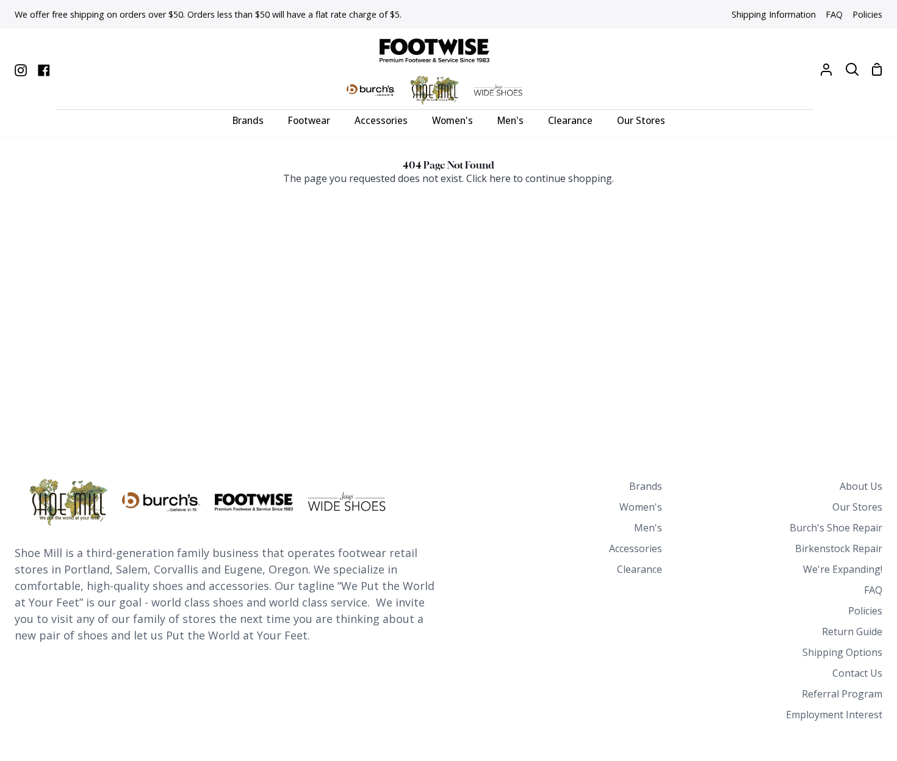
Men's (648, 527)
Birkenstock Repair (838, 548)
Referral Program (842, 694)
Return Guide (852, 631)
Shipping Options (842, 652)
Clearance (639, 569)
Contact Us (857, 673)
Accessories (635, 548)
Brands (645, 486)
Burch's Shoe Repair (836, 527)
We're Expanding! (842, 569)
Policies (865, 610)
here (500, 178)
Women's (640, 507)
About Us (861, 486)
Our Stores (857, 507)
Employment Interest (834, 714)
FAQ (873, 590)
